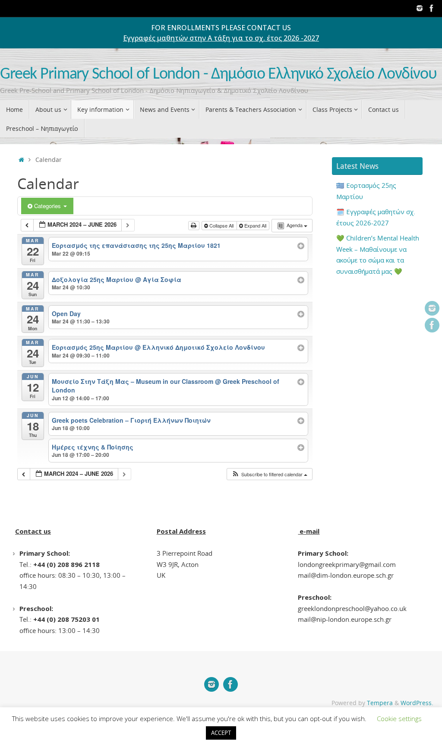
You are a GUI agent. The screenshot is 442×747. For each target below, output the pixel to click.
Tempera (380, 703)
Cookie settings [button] (399, 718)
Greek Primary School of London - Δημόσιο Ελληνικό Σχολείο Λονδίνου (218, 74)
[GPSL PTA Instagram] (420, 8)
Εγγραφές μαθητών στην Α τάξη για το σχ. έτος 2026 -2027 (221, 38)
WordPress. (417, 703)
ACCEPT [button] (221, 733)
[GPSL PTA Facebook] (432, 8)
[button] (269, 474)
